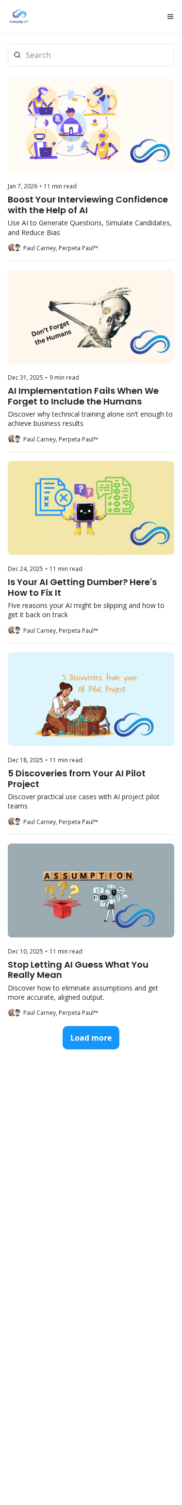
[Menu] (170, 16)
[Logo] (19, 16)
